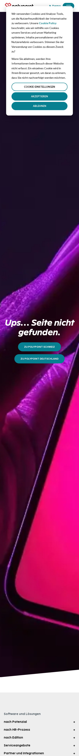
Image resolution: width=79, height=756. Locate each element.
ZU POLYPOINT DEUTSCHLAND (39, 358)
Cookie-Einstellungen (39, 86)
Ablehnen (39, 105)
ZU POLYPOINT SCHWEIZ (39, 346)
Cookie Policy (47, 23)
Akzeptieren (39, 96)
